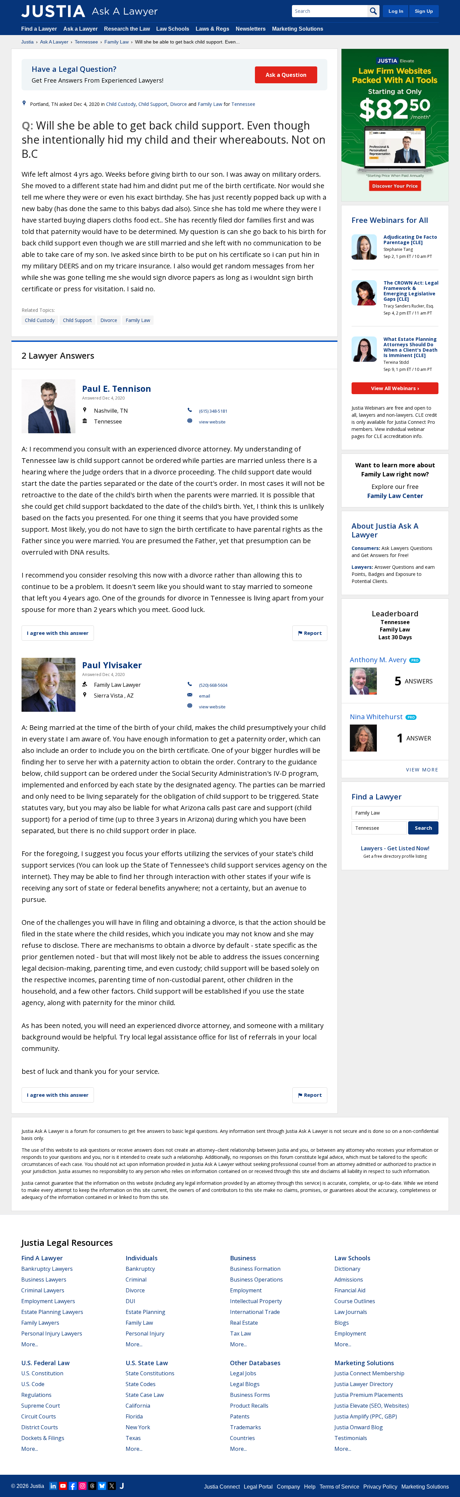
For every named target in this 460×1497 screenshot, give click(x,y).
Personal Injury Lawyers (51, 1333)
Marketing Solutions (297, 29)
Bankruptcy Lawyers (47, 1268)
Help (310, 1487)
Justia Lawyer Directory (363, 1384)
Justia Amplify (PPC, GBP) (365, 1416)
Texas (133, 1438)
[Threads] (92, 1486)
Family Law (116, 42)
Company (288, 1487)
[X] (112, 1486)
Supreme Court (40, 1405)
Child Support (152, 104)
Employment (246, 1290)
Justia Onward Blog (358, 1427)
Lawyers (362, 567)
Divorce (178, 104)
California (138, 1405)
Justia (27, 42)
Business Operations (256, 1279)
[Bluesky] (102, 1486)
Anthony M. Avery (378, 659)
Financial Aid (349, 1290)
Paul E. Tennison (116, 388)
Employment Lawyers (48, 1301)
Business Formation (255, 1268)
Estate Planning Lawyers (52, 1312)
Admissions (348, 1279)
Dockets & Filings (42, 1438)
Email (204, 696)
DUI (130, 1301)
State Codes (141, 1384)
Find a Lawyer (39, 29)
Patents (240, 1416)
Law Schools (172, 29)
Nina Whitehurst (376, 716)
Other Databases (255, 1363)
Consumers (365, 548)
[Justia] (53, 11)
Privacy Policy (380, 1487)
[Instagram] (82, 1486)
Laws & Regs (212, 29)
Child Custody (121, 104)
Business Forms (250, 1395)
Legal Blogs (245, 1384)
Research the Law (127, 29)
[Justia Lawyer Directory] (122, 1486)
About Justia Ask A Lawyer (385, 530)
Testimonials (350, 1438)
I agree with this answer (58, 632)
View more (422, 769)
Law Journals (350, 1312)
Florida (134, 1416)
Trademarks (245, 1427)
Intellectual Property (256, 1301)
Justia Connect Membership (369, 1373)
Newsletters (251, 29)
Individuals (142, 1258)
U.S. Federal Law (45, 1363)
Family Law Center (395, 496)
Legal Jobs (243, 1373)
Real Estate (244, 1322)
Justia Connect (222, 1487)
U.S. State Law (147, 1363)
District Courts (39, 1427)
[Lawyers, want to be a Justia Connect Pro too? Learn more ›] (413, 660)
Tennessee (86, 42)
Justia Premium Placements (368, 1395)
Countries (242, 1438)
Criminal (136, 1279)
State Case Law (145, 1395)
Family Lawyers (40, 1322)
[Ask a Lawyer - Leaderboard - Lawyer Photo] (363, 681)
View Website (212, 422)
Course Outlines (354, 1301)
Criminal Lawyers (42, 1290)
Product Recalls (249, 1405)
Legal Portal (258, 1487)
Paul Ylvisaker (112, 665)
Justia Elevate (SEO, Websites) (371, 1405)
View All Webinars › (395, 388)
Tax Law (240, 1333)
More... (29, 1344)
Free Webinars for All (390, 219)
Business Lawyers (43, 1279)
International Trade (255, 1312)
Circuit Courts (38, 1416)
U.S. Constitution (42, 1373)
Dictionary (347, 1268)
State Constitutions (150, 1373)
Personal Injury (145, 1333)
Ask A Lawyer (54, 42)
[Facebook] (73, 1486)
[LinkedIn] (53, 1486)
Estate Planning (145, 1312)
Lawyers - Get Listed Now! (395, 848)
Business (243, 1258)
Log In (396, 11)
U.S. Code (32, 1384)
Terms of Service (339, 1487)
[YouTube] (63, 1486)
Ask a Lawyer (81, 29)
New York (138, 1427)
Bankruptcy (140, 1268)
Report (312, 632)
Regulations (36, 1395)
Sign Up (424, 11)
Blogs (341, 1322)
